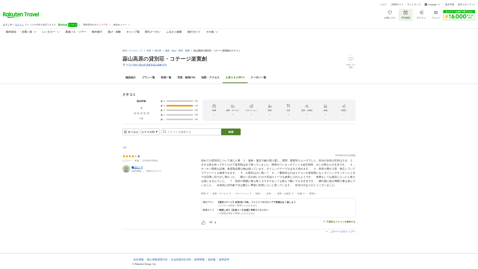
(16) (186, 77)
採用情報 (199, 259)
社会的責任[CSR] (181, 259)
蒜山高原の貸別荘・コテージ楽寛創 (164, 58)
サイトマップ (414, 4)
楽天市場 (449, 4)
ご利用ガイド (396, 4)
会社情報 (138, 259)
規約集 (212, 259)
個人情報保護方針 (157, 259)
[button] (160, 169)
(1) (235, 77)
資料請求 (224, 259)
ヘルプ (383, 4)
